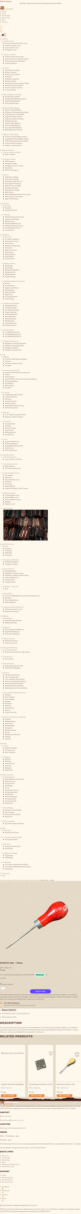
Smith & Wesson (11, 796)
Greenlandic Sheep (12, 190)
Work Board (9, 385)
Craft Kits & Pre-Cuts (11, 473)
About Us (5, 1155)
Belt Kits (8, 477)
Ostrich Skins (10, 154)
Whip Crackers (9, 821)
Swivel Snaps (10, 292)
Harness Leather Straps (14, 119)
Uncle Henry (9, 783)
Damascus (9, 803)
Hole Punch (9, 430)
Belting (8, 759)
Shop (4, 13)
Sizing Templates (11, 381)
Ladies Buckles (11, 323)
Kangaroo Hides (9, 159)
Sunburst (8, 728)
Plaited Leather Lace (13, 45)
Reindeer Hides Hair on (14, 181)
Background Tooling (12, 734)
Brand (5, 546)
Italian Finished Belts (13, 110)
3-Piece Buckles (11, 314)
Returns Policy (7, 1182)
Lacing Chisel (10, 423)
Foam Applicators (11, 600)
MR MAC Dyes (10, 571)
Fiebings (8, 550)
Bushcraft (9, 770)
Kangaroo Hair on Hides (14, 166)
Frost (7, 788)
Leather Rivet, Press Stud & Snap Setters (21, 379)
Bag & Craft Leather (11, 134)
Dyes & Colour (8, 569)
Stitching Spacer (11, 443)
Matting (8, 705)
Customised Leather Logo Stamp (17, 652)
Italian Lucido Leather (13, 145)
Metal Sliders (10, 254)
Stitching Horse (11, 450)
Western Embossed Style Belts (17, 112)
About (4, 11)
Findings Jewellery (12, 239)
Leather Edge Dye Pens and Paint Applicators (22, 595)
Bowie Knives (10, 781)
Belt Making (9, 466)
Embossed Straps (12, 103)
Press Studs (9, 290)
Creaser (8, 365)
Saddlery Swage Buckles (14, 345)
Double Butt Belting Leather (15, 99)
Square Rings (10, 276)
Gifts (3, 828)
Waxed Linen (10, 221)
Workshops (6, 17)
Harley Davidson (11, 792)
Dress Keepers (10, 325)
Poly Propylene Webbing (14, 629)
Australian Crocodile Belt (14, 114)
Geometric (9, 723)
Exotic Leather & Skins (13, 87)
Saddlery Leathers (12, 79)
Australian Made (11, 839)
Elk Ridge (8, 785)
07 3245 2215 (6, 1116)
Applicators (7, 593)
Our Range (6, 15)
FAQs (4, 1175)
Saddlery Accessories (13, 350)
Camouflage (9, 699)
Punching (7, 421)
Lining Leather (10, 90)
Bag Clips (8, 294)
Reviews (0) (9, 1017)
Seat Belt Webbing (12, 631)
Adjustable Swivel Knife (14, 394)
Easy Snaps (9, 299)
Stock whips (9, 812)
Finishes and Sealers (11, 560)
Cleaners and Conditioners (13, 607)
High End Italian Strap (13, 116)
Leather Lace (8, 41)
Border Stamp (10, 730)
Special (8, 739)
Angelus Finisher (11, 564)
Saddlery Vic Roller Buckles (15, 343)
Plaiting (8, 761)
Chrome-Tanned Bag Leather (16, 136)
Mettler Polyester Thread (14, 217)
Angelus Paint (10, 582)
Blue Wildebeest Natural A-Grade (17, 194)
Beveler (8, 695)
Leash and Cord (11, 643)
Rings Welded (10, 274)
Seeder (8, 701)
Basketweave (10, 721)
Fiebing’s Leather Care (13, 609)
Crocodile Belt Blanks (13, 127)
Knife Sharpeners (11, 407)
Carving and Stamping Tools (15, 681)
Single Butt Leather (12, 96)
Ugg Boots (9, 855)
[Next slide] (4, 1105)
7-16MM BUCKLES (12, 332)
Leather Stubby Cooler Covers (16, 488)
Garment (8, 76)
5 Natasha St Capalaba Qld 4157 (13, 1128)
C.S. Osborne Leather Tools (15, 414)
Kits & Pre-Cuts (8, 455)
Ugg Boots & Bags (10, 853)
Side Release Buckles (13, 620)
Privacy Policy (7, 1179)
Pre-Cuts (8, 484)
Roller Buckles (10, 318)
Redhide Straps (11, 121)
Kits (6, 589)
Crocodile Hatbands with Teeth (16, 864)
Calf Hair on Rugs (11, 177)
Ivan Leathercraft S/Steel (15, 679)
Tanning (8, 765)
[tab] (41, 1010)
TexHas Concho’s (11, 241)
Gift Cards (7, 830)
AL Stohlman (10, 750)
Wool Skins (9, 192)
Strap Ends (9, 434)
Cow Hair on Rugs (12, 179)
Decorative (7, 237)
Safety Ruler (10, 377)
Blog (3, 20)
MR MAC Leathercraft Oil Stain (17, 575)
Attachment (7, 618)
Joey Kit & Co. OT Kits (13, 459)
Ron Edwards (10, 752)
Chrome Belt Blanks (12, 125)
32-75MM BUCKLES (13, 336)
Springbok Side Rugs (13, 183)
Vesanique (33, 1205)
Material (6, 627)
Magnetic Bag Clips (12, 245)
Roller (7, 374)
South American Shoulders (15, 61)
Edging (6, 357)
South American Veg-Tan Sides (16, 59)
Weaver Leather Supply (14, 417)
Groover (8, 361)
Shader (8, 719)
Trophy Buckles (11, 312)
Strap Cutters (10, 403)
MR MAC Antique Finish (14, 573)
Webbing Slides (11, 622)
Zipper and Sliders (12, 288)
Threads (6, 214)
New (3, 875)
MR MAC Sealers (11, 562)
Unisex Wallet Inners (13, 499)
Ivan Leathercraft (11, 677)
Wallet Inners (10, 504)
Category (7, 757)
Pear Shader (10, 697)
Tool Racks (9, 383)
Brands (6, 412)
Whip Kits (8, 816)
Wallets (8, 502)
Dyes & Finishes (8, 544)
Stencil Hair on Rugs (13, 185)
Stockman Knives (11, 790)
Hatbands (7, 862)
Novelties (8, 168)
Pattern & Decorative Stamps (14, 717)
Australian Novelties (13, 846)
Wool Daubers (10, 602)
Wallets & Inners (9, 493)
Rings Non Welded (12, 270)
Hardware (5, 235)
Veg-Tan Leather (9, 54)
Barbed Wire (10, 725)
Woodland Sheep (11, 188)
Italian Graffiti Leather (13, 143)
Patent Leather (11, 72)
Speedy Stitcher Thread (14, 225)
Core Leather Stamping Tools (14, 692)
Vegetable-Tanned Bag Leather (17, 139)
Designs (8, 768)
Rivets (7, 283)
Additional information (16, 1013)
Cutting (6, 392)
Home (2, 880)
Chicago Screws (11, 296)
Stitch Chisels (10, 428)
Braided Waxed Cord (13, 223)
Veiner (7, 710)
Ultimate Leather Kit (13, 468)
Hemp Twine (9, 230)
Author (6, 746)
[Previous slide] (1, 1105)
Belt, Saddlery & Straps (12, 94)
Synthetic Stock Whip (13, 810)
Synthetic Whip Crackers (14, 823)
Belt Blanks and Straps (14, 129)
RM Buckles (9, 321)
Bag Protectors (11, 250)
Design (7, 736)
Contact (5, 22)
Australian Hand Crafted (12, 837)
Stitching (5, 203)
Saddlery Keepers (12, 348)
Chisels (8, 426)
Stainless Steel (11, 308)
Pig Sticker (9, 794)
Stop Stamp (9, 708)
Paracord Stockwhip (12, 814)
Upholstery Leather (12, 70)
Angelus (8, 548)
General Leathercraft (11, 370)
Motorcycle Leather (12, 74)
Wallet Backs (10, 486)
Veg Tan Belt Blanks (12, 101)
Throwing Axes (10, 799)
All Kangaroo (10, 161)
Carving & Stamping (9, 647)
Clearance (6, 873)
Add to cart (40, 991)
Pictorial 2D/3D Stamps (14, 683)
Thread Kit (9, 475)
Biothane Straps (11, 640)
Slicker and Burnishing (13, 363)
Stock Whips (8, 808)
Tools (4, 354)
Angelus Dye (10, 580)
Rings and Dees (9, 263)
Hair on (6, 175)
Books (4, 743)
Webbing (5, 616)
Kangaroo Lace (11, 50)
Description (9, 1009)
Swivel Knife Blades (12, 668)
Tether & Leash (9, 638)
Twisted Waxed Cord (12, 228)
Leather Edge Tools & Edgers (16, 359)
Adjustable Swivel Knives (14, 405)
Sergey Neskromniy (12, 675)
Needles (8, 208)
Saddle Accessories (10, 341)
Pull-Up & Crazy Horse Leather (16, 141)
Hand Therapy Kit (9, 457)
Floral (7, 732)
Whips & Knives (8, 775)
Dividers (8, 387)
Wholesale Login (8, 1166)
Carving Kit (9, 659)
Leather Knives (11, 401)
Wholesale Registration (11, 1164)
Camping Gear (8, 777)
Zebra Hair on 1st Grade (14, 196)
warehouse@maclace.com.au (12, 1120)
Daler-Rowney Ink (12, 577)
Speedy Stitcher (11, 210)
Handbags (9, 857)
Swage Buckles (11, 305)
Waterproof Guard (12, 611)
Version (6, 672)
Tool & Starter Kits (10, 464)
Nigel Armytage (11, 748)
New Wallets (8, 508)
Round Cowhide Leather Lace (16, 43)
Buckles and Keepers (11, 303)
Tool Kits (8, 482)
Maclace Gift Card (12, 832)
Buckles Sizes (8, 330)
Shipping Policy (7, 1177)
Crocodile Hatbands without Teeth (18, 866)
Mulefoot (8, 703)
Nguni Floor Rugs (11, 199)
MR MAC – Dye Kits (10, 586)
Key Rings (9, 265)
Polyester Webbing (12, 634)
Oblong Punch (10, 432)
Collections (7, 656)
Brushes (8, 598)
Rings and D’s (10, 272)
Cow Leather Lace (12, 47)
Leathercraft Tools (12, 880)
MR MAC (8, 553)
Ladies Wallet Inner (12, 495)
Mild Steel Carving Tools (14, 686)
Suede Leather (10, 81)
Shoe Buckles (10, 316)
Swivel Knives (8, 663)
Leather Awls (33, 880)
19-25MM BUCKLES (13, 334)
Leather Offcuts (11, 63)
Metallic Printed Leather (14, 85)
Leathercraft (10, 763)
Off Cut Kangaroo (11, 170)
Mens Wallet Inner (12, 497)
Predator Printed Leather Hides (17, 83)
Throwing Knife (10, 801)
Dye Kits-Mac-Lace (12, 479)
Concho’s (8, 248)
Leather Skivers (11, 397)
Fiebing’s (8, 555)
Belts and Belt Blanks (11, 108)
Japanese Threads (12, 219)
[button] (40, 984)
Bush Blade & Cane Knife (14, 779)
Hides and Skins (8, 150)
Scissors (8, 399)
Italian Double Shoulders (14, 56)
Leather (5, 39)
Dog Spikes (9, 256)
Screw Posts (10, 258)
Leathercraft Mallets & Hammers (17, 372)
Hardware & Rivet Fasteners (14, 281)
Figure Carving (10, 712)
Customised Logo (10, 650)
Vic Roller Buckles (12, 310)
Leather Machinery (12, 441)
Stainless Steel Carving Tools (16, 688)
